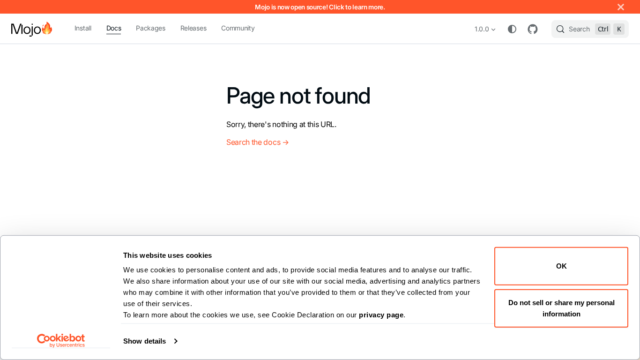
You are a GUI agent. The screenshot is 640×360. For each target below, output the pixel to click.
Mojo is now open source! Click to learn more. (320, 7)
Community (237, 28)
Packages (150, 28)
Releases (193, 28)
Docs (113, 28)
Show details (144, 341)
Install (82, 28)
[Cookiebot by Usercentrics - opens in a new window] (61, 341)
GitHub (532, 29)
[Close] (621, 7)
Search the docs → (257, 142)
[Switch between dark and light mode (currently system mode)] (512, 29)
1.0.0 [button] (482, 29)
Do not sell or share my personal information (561, 307)
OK (561, 266)
